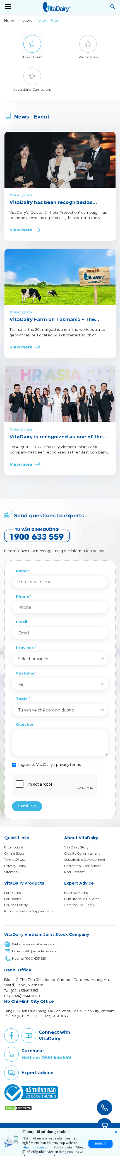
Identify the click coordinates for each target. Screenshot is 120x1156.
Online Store (14, 853)
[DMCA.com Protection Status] (18, 1108)
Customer (26, 673)
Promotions (13, 847)
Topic (21, 699)
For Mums (12, 892)
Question (25, 724)
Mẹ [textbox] (21, 684)
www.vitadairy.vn (40, 944)
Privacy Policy (15, 866)
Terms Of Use (14, 859)
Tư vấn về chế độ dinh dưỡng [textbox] (46, 710)
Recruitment (74, 872)
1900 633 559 (35, 958)
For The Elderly (16, 905)
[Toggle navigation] (8, 7)
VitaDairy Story (76, 847)
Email (21, 622)
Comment (11, 1073)
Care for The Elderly (79, 905)
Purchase (11, 1054)
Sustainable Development (84, 859)
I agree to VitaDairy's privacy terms (49, 764)
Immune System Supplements (28, 911)
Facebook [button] (11, 1035)
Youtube (28, 1035)
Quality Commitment (82, 853)
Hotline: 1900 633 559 (46, 1057)
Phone (22, 596)
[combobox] (60, 658)
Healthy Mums (76, 892)
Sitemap (11, 872)
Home (10, 20)
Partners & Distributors (82, 866)
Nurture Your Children (82, 899)
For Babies (12, 899)
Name (22, 571)
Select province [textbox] (33, 658)
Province (25, 648)
